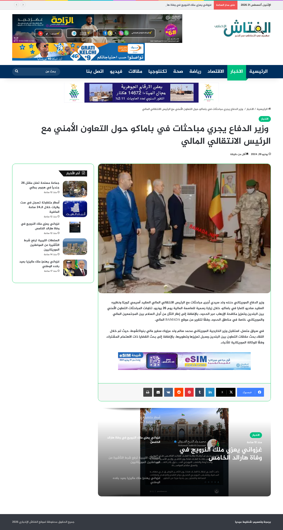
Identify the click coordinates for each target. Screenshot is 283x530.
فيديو (116, 72)
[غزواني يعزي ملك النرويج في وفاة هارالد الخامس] (75, 227)
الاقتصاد (215, 72)
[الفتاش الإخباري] (242, 28)
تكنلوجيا (157, 72)
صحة (178, 72)
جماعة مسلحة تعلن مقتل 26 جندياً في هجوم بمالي (40, 185)
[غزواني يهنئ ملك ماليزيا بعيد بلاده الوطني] (75, 268)
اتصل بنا (95, 72)
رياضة (195, 72)
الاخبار (236, 72)
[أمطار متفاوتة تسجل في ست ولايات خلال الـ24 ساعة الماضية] (75, 209)
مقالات (135, 72)
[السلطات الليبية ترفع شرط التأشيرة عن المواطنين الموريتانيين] (75, 246)
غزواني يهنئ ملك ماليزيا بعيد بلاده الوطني (39, 264)
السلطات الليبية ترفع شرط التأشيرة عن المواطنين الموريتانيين (41, 245)
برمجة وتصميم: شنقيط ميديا (253, 522)
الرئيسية (258, 72)
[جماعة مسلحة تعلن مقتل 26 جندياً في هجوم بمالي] (75, 189)
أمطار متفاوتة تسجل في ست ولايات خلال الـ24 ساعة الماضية (39, 207)
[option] (184, 452)
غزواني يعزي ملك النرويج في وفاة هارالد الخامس (182, 5)
